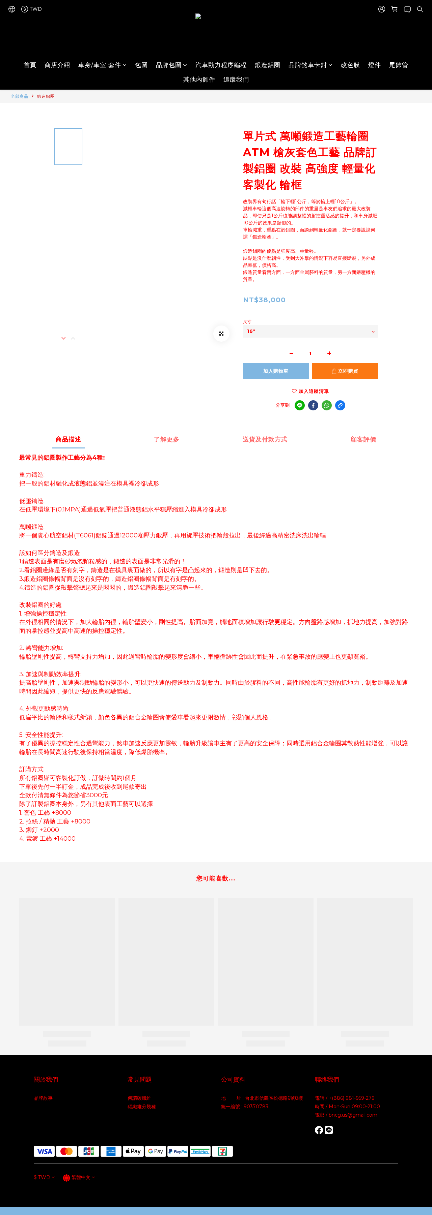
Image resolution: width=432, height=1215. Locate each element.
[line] (300, 405)
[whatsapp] (327, 405)
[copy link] (340, 405)
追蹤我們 (236, 79)
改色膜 (350, 65)
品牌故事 (43, 1098)
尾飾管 (398, 65)
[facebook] (313, 405)
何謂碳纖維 (139, 1098)
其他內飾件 (199, 79)
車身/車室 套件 (99, 65)
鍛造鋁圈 (267, 65)
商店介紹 (57, 65)
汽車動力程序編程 (221, 65)
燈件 (374, 65)
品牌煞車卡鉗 (308, 65)
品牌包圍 (169, 65)
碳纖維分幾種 (142, 1106)
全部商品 (19, 96)
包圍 (141, 65)
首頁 (30, 65)
